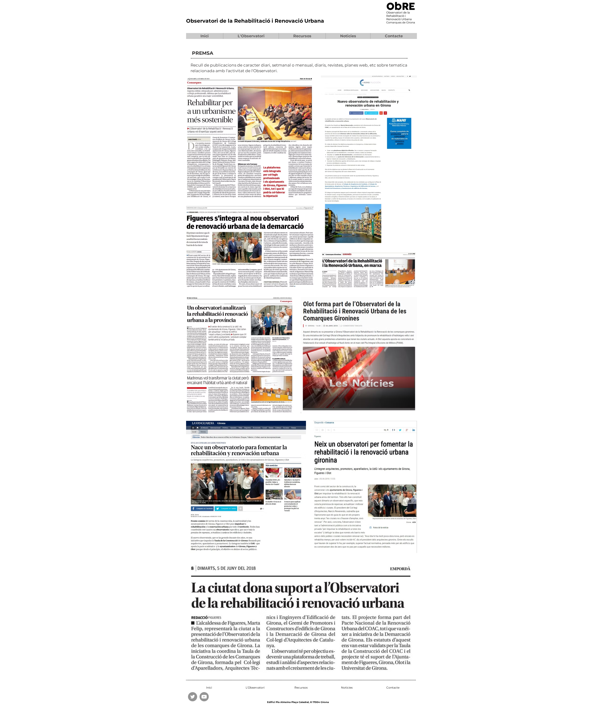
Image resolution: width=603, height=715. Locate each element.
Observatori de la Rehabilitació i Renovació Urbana (255, 21)
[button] (251, 36)
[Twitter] (192, 696)
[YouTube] (204, 696)
